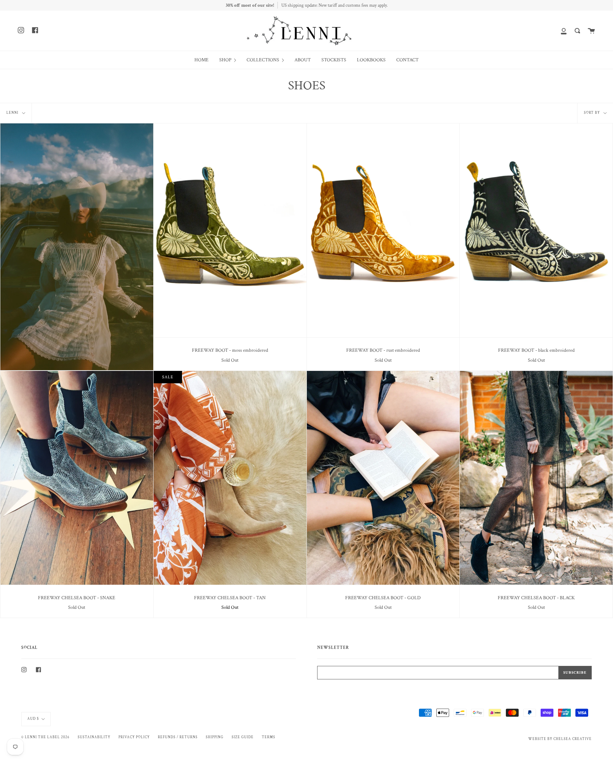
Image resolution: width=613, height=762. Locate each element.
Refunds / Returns (178, 737)
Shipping (214, 737)
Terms (268, 737)
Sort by (592, 113)
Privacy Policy (134, 737)
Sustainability (94, 737)
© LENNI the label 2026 (45, 737)
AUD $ (33, 719)
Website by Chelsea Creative (560, 739)
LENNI (13, 113)
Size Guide (243, 737)
